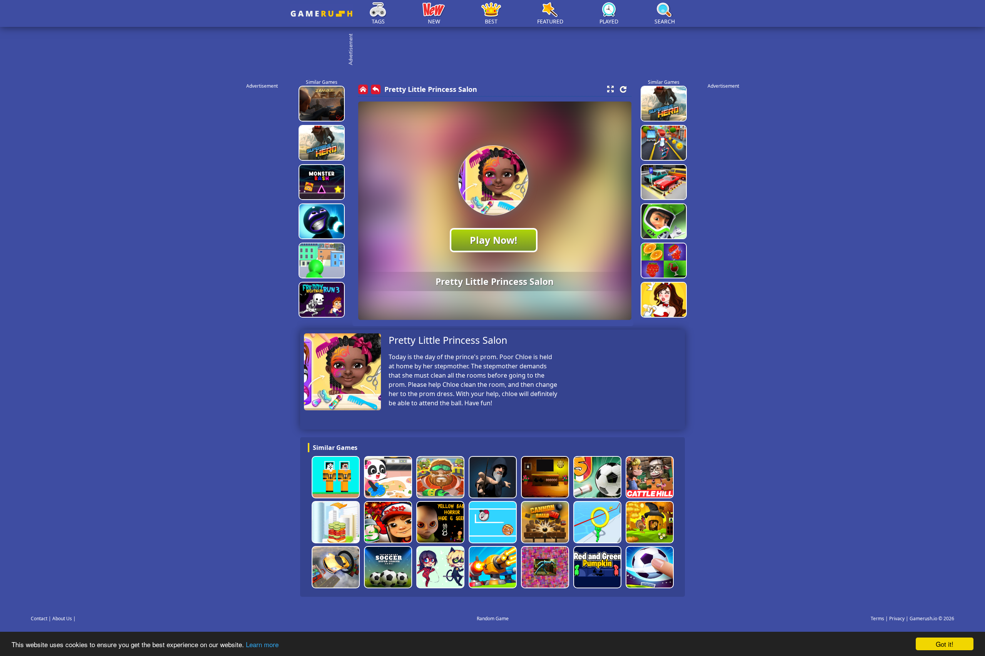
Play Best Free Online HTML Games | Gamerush (321, 14)
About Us (62, 618)
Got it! (944, 644)
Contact (39, 618)
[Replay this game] (623, 89)
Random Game (493, 618)
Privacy (897, 618)
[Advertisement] (496, 50)
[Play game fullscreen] (610, 89)
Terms (877, 618)
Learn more (262, 644)
